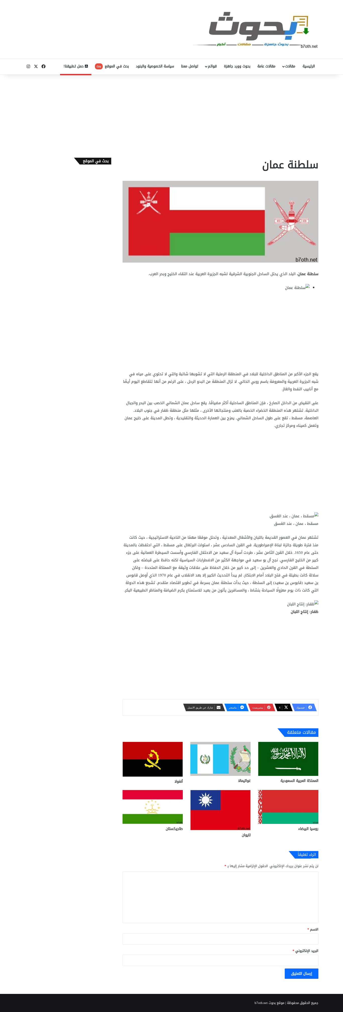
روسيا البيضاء (308, 828)
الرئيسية (309, 66)
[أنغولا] (153, 759)
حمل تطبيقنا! (74, 66)
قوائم (212, 66)
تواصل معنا (189, 66)
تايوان (246, 835)
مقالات (290, 66)
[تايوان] (220, 810)
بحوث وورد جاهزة (237, 66)
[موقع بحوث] (255, 29)
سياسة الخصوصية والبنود (155, 66)
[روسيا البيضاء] (288, 807)
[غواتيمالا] (220, 759)
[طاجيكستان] (153, 807)
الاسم (312, 929)
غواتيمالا (244, 780)
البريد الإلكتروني (305, 951)
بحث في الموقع (113, 66)
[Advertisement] (171, 115)
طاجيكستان (174, 828)
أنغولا (179, 781)
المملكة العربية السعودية (299, 780)
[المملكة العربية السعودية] (288, 759)
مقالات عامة (266, 66)
